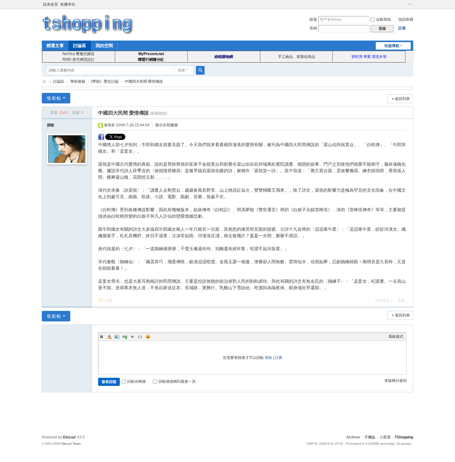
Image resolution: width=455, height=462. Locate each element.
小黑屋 (385, 437)
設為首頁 (50, 4)
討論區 (79, 45)
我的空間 (104, 45)
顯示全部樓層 (166, 125)
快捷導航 (391, 46)
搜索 (181, 70)
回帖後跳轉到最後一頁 (177, 381)
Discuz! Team (71, 443)
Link (125, 336)
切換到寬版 (410, 4)
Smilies (148, 336)
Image (117, 336)
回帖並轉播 (136, 381)
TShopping (44, 81)
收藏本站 (67, 4)
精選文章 (55, 45)
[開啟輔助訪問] (404, 4)
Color (109, 336)
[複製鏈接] (158, 113)
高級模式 (395, 336)
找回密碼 (405, 19)
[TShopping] (88, 24)
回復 (108, 301)
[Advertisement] (227, 412)
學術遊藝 (77, 81)
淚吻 (50, 125)
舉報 (401, 301)
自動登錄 (383, 19)
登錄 (268, 357)
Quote (132, 336)
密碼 (313, 28)
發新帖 (54, 98)
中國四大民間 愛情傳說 (144, 81)
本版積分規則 (395, 380)
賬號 (313, 19)
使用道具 (382, 301)
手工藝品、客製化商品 (296, 56)
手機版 (369, 437)
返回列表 (402, 99)
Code (140, 336)
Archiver (353, 437)
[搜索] (200, 70)
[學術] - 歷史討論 (105, 81)
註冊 (402, 28)
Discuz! (69, 437)
